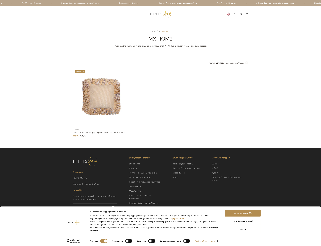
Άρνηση (242, 229)
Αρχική (155, 31)
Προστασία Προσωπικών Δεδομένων (140, 197)
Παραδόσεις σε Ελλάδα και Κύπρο (144, 181)
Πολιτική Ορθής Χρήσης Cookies (143, 202)
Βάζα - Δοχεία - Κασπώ (183, 163)
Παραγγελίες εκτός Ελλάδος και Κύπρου (226, 179)
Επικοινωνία (134, 163)
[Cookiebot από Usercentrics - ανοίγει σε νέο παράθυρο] (73, 241)
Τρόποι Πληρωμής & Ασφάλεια (143, 172)
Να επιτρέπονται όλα (243, 213)
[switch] (128, 241)
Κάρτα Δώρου (179, 172)
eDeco (175, 177)
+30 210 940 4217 (80, 178)
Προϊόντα (165, 31)
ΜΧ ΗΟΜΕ (76, 129)
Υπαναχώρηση (135, 186)
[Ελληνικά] (228, 14)
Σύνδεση (216, 163)
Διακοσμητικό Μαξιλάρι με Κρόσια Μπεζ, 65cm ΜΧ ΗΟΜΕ (99, 132)
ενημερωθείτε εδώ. (177, 219)
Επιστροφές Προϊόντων (139, 177)
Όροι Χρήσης (135, 190)
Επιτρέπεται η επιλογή (243, 221)
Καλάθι (215, 168)
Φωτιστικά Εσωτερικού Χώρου (186, 168)
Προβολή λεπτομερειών (205, 241)
